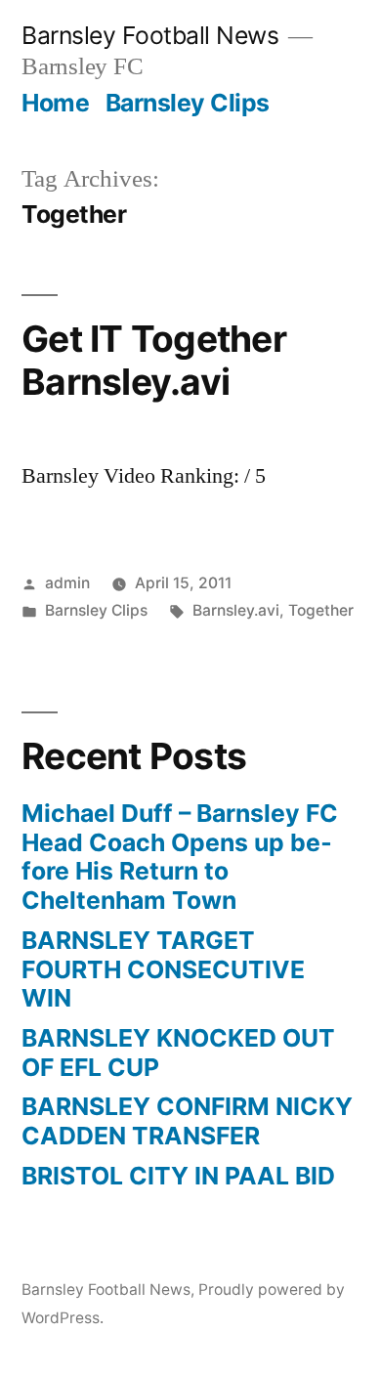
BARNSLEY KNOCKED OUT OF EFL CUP (178, 1052)
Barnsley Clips (188, 102)
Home (55, 102)
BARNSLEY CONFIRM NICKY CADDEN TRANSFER (187, 1121)
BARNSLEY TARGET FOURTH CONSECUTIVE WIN (163, 968)
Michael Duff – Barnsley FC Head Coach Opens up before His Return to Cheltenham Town (179, 856)
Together (321, 610)
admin (67, 583)
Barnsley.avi (235, 610)
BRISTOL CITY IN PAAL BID (178, 1175)
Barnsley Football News (149, 35)
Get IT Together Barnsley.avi (153, 361)
